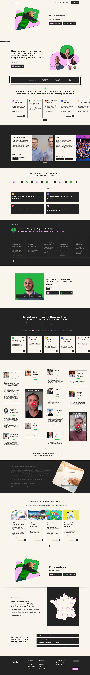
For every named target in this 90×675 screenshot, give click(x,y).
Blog (40, 666)
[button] (58, 635)
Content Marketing (31, 666)
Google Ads (29, 664)
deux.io (4, 41)
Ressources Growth (43, 668)
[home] (14, 2)
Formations (41, 664)
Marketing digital (30, 668)
